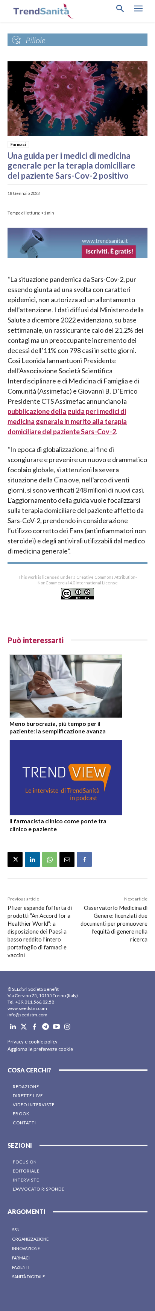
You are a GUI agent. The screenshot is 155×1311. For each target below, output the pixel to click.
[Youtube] (56, 1027)
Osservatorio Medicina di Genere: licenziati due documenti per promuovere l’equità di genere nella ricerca (114, 923)
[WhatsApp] (49, 859)
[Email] (66, 859)
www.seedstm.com (27, 1008)
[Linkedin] (32, 859)
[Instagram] (67, 1027)
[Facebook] (84, 859)
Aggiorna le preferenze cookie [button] (40, 1049)
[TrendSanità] (41, 11)
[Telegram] (45, 1027)
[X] (15, 859)
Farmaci (18, 144)
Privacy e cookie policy (33, 1042)
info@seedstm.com (27, 1014)
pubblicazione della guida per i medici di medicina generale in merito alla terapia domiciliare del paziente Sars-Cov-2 (67, 421)
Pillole (36, 40)
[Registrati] (77, 243)
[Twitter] (23, 1027)
